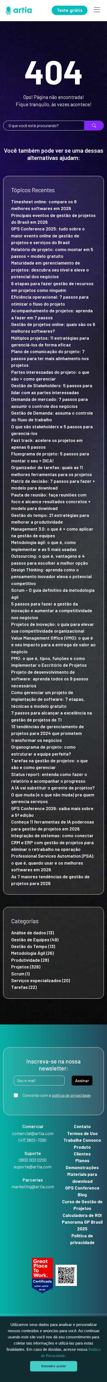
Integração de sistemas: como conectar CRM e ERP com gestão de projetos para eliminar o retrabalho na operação (52, 842)
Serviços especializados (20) (40, 980)
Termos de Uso (82, 1133)
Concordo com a (57, 1095)
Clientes (82, 1153)
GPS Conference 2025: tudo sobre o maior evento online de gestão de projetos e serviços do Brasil (48, 235)
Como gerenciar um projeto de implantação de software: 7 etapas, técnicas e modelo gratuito (48, 699)
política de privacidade (71, 1095)
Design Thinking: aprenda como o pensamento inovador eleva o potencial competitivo (51, 576)
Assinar (82, 1080)
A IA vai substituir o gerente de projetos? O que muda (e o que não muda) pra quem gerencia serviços (53, 794)
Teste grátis (69, 10)
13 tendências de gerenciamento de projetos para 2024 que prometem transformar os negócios (47, 733)
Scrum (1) (20, 973)
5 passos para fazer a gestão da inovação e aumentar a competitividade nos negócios (51, 610)
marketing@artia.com (32, 1186)
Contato (82, 1126)
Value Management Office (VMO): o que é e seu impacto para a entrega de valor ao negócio (53, 644)
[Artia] (17, 10)
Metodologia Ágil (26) (32, 953)
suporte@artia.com (32, 1166)
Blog (82, 1194)
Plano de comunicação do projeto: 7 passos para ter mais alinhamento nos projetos (50, 358)
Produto (82, 1147)
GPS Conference (82, 1188)
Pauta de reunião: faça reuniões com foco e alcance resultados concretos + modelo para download (51, 501)
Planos (82, 1160)
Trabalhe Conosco (82, 1140)
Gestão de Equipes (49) (34, 939)
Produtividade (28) (30, 960)
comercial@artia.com (33, 1133)
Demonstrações (82, 1167)
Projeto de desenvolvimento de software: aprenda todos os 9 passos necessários (49, 678)
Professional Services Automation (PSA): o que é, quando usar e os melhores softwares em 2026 (53, 862)
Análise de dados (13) (32, 932)
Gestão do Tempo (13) (33, 946)
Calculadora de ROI (82, 1215)
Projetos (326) (25, 966)
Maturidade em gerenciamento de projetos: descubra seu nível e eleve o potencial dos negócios (50, 269)
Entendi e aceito (53, 1366)
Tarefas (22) (24, 987)
